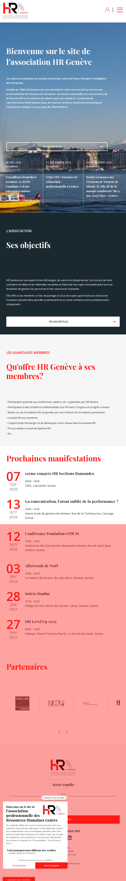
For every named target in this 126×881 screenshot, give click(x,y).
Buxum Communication (70, 863)
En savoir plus (52, 146)
